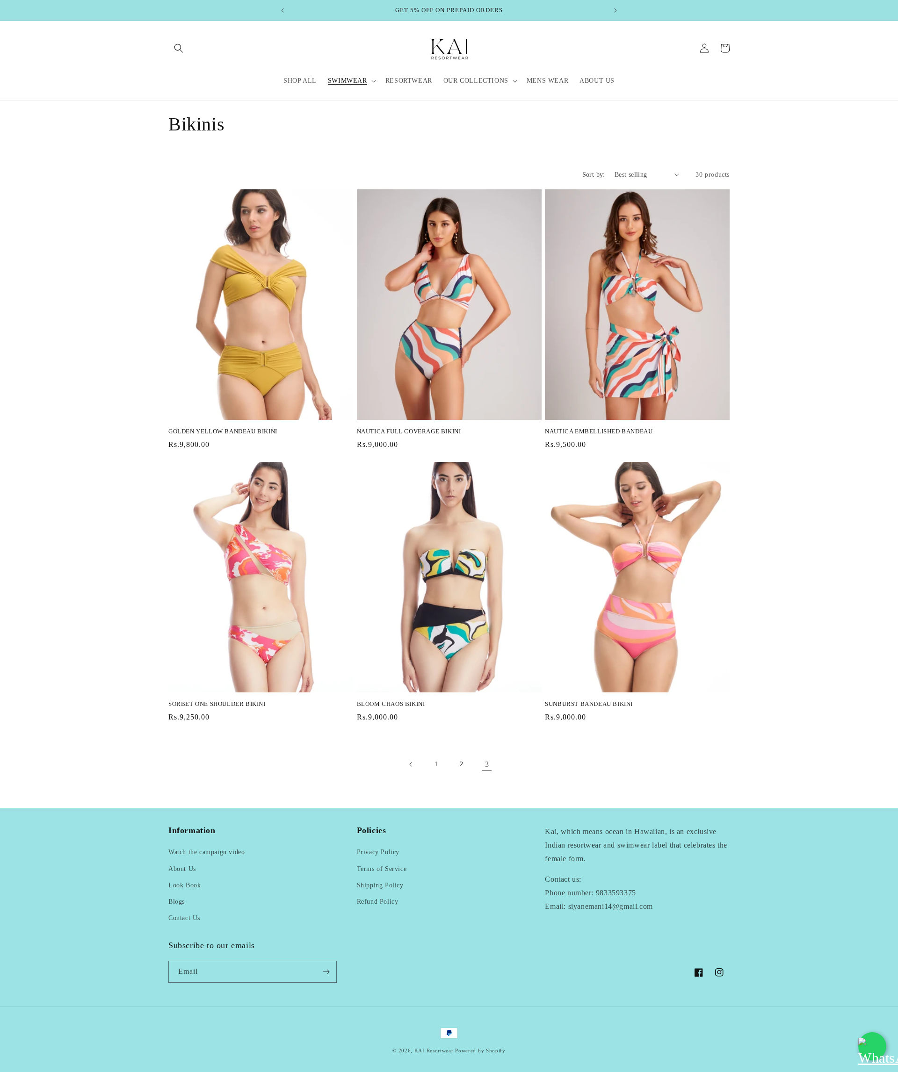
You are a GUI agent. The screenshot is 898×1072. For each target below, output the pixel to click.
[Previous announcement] (282, 10)
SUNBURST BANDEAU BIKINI (589, 703)
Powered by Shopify (480, 1050)
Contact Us (184, 917)
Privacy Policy (378, 852)
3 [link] (487, 764)
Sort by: (593, 174)
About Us (182, 868)
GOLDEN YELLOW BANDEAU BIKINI (222, 431)
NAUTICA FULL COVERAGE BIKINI (409, 431)
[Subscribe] (326, 972)
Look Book (184, 885)
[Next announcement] (615, 10)
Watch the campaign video (206, 852)
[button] (178, 48)
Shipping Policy (380, 885)
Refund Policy (377, 901)
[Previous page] (411, 764)
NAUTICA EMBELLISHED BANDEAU (598, 431)
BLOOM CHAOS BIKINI (391, 703)
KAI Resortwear (434, 1050)
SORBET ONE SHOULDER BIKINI (217, 703)
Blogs (176, 901)
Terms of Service (382, 868)
